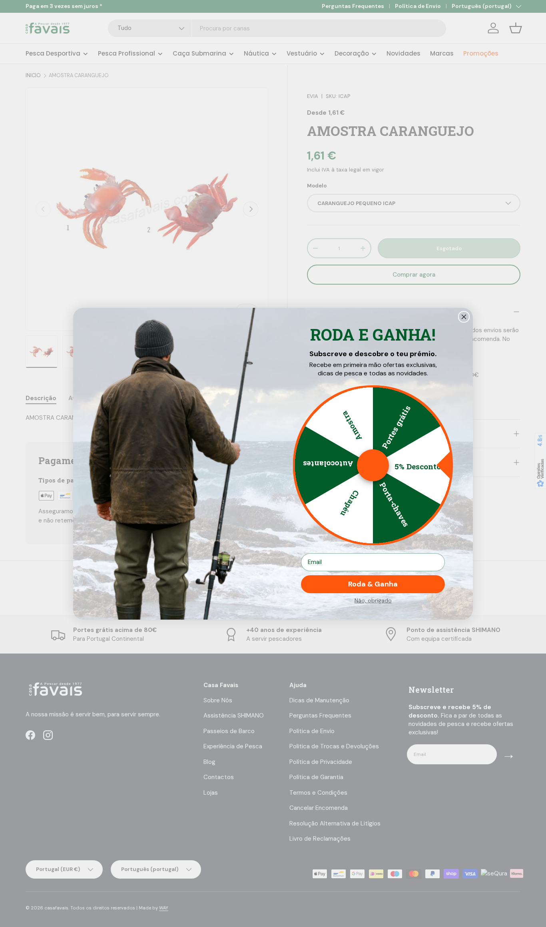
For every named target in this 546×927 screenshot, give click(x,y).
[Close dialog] (464, 317)
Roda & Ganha (373, 584)
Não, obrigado (373, 600)
